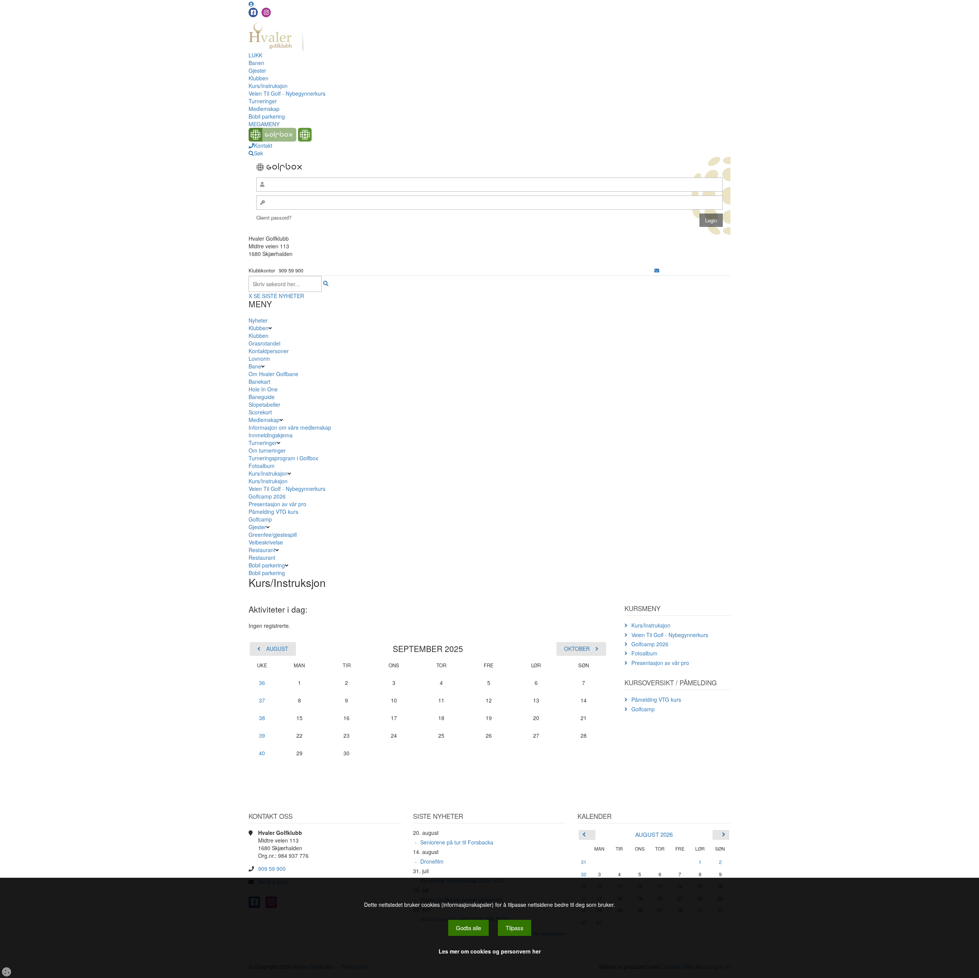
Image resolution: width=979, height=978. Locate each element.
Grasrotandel (264, 343)
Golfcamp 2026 (267, 496)
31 (583, 862)
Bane (255, 366)
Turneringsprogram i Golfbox (283, 458)
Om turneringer (267, 450)
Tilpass (515, 928)
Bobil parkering (267, 116)
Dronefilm (432, 861)
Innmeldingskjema (271, 435)
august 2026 (654, 834)
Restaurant (262, 550)
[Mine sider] (251, 4)
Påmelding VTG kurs (273, 511)
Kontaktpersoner (269, 351)
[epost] (656, 270)
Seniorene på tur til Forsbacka (456, 842)
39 (262, 735)
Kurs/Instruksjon (268, 86)
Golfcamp (260, 519)
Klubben (258, 78)
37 (262, 700)
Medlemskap (264, 108)
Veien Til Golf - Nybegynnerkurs (287, 93)
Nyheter (258, 320)
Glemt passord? (273, 217)
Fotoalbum (262, 465)
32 (583, 874)
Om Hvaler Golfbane (273, 374)
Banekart (259, 381)
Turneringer (263, 101)
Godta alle (468, 928)
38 (262, 718)
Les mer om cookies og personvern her (490, 951)
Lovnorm (259, 358)
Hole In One (263, 389)
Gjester (257, 70)
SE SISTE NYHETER (279, 296)
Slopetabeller (264, 404)
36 (262, 682)
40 (262, 753)
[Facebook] (253, 12)
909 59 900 (272, 868)
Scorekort (260, 412)
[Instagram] (266, 12)
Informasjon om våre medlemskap (290, 427)
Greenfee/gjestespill (273, 534)
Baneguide (262, 397)
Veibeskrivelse (266, 542)
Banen (256, 63)
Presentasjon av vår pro (277, 504)
